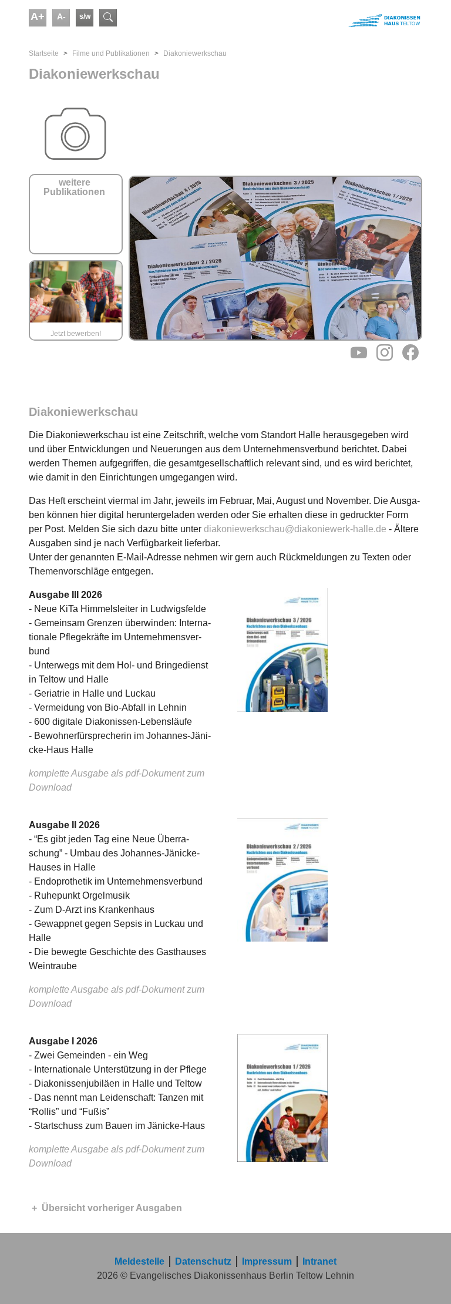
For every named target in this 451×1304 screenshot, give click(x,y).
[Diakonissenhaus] (325, 20)
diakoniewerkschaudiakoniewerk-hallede (295, 529)
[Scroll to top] (425, 1278)
